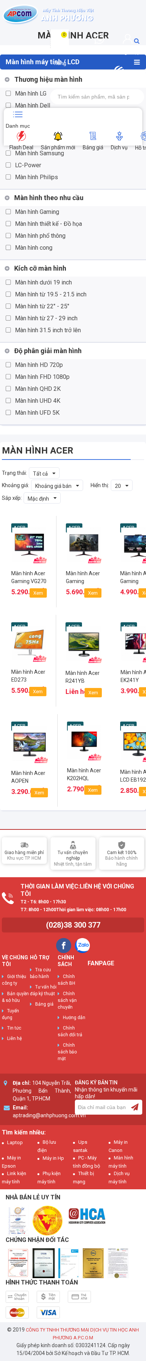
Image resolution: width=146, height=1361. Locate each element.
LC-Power (28, 165)
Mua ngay (29, 589)
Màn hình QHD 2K (38, 388)
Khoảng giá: (15, 485)
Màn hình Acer (37, 450)
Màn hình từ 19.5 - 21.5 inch (50, 294)
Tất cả (40, 474)
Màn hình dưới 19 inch (43, 282)
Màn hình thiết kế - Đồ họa (48, 223)
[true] (134, 1107)
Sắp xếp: (12, 498)
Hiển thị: (100, 485)
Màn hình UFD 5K (37, 412)
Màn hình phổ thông (40, 235)
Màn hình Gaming (37, 211)
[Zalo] (82, 945)
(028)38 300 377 (73, 925)
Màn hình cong (33, 247)
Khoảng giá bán (53, 486)
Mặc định (38, 499)
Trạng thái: (14, 473)
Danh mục (18, 126)
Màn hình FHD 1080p (42, 376)
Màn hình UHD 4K (37, 400)
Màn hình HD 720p (39, 364)
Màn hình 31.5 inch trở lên (48, 330)
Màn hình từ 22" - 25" (42, 306)
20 (118, 486)
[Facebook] (63, 945)
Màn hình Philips (36, 177)
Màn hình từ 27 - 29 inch (46, 318)
